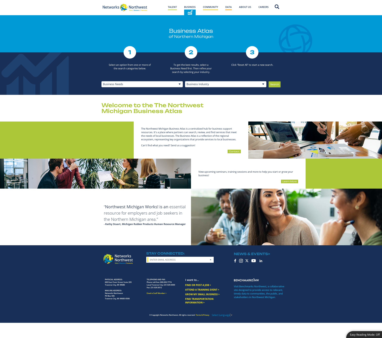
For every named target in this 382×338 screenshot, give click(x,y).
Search (274, 84)
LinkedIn (261, 261)
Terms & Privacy (202, 315)
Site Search (277, 6)
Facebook (235, 261)
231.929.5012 (156, 287)
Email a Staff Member (156, 293)
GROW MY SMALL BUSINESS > (202, 294)
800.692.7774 (166, 282)
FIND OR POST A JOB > (198, 285)
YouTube (253, 260)
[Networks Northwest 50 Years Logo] (125, 7)
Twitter (247, 260)
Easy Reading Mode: (365, 334)
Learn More (289, 181)
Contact (234, 151)
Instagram (241, 260)
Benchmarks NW (246, 279)
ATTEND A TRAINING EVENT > (202, 289)
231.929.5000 (169, 285)
